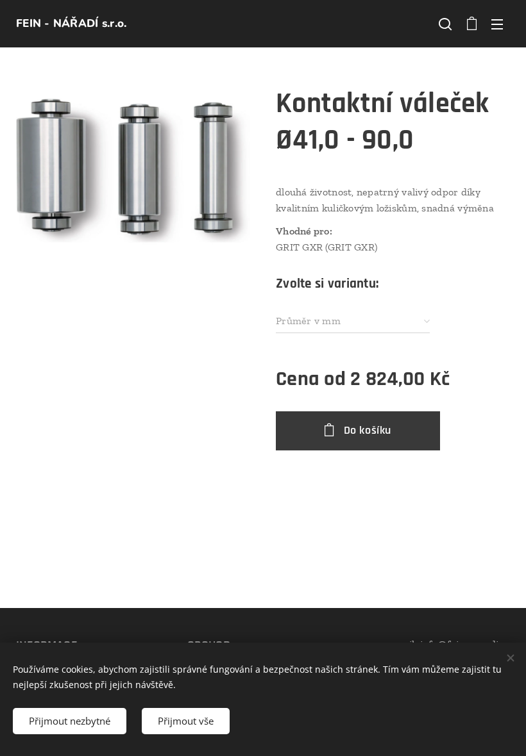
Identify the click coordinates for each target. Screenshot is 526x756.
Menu (497, 24)
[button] (445, 24)
